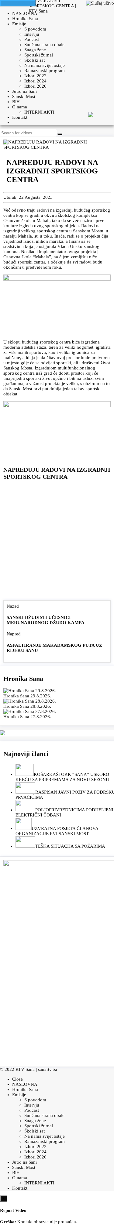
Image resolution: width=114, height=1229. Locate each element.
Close (17, 1079)
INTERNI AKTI (39, 112)
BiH (16, 101)
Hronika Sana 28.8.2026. (27, 706)
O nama (19, 106)
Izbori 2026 (35, 86)
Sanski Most (23, 96)
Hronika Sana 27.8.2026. (27, 716)
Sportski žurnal (38, 55)
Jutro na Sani (24, 91)
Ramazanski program (44, 70)
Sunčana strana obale (44, 44)
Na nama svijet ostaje (44, 65)
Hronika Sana (25, 18)
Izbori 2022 (35, 75)
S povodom (35, 29)
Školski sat (34, 60)
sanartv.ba (47, 1069)
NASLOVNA (24, 13)
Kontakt (19, 117)
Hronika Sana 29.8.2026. (27, 695)
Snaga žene (35, 49)
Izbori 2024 (35, 80)
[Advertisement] (57, 542)
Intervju (31, 34)
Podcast (31, 39)
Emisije (19, 23)
